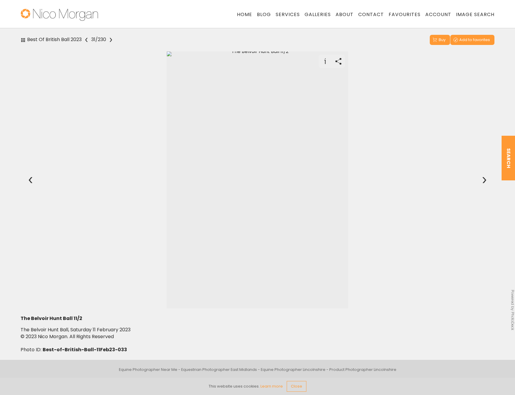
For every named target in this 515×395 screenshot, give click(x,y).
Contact (371, 14)
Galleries (318, 14)
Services (288, 14)
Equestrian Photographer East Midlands (219, 369)
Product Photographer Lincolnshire (362, 369)
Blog (264, 14)
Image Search (475, 14)
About (344, 14)
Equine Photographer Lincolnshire (293, 369)
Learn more (271, 386)
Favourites (405, 14)
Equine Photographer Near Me (148, 369)
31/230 (98, 39)
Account (438, 14)
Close (296, 386)
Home (244, 14)
